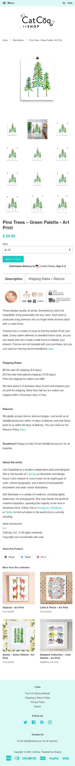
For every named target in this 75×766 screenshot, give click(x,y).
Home (5, 40)
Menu (10, 3)
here (22, 429)
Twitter (9, 512)
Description (13, 279)
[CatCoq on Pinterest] (42, 723)
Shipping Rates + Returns (47, 278)
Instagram (43, 507)
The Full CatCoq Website (37, 693)
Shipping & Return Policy (37, 697)
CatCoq (36, 751)
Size (5, 244)
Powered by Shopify (51, 751)
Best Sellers (18, 40)
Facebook (56, 507)
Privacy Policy (37, 702)
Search (37, 706)
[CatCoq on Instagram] (50, 723)
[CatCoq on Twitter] (25, 723)
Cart (69, 3)
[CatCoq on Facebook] (34, 723)
